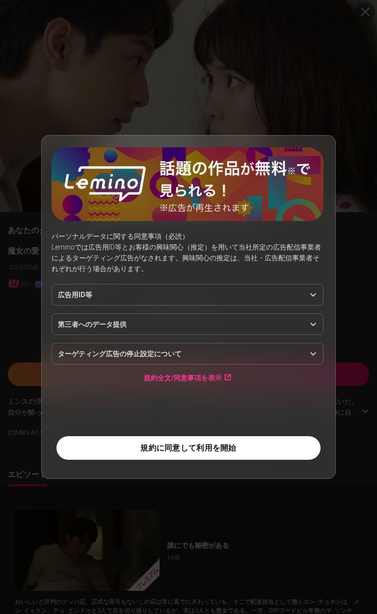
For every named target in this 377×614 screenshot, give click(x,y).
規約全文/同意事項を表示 (183, 377)
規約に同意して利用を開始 (188, 447)
